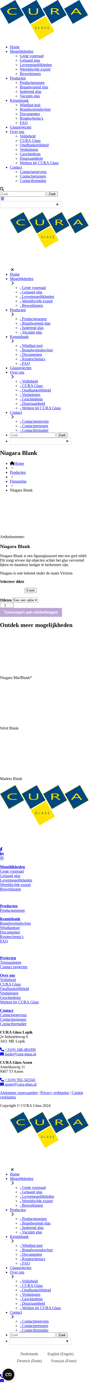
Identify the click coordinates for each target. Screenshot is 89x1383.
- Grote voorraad (33, 288)
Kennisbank (19, 100)
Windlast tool (30, 105)
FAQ (24, 123)
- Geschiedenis (31, 399)
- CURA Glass (31, 386)
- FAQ (25, 363)
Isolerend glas (30, 91)
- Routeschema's (32, 359)
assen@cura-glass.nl (20, 1084)
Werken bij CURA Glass (39, 163)
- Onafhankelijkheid (35, 390)
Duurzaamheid (31, 158)
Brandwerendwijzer (35, 109)
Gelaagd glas (30, 60)
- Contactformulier (34, 430)
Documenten (30, 114)
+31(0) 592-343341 (20, 1080)
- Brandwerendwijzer (36, 350)
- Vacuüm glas (31, 332)
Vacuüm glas (30, 96)
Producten (18, 78)
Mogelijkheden (21, 51)
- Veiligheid (29, 381)
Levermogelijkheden (36, 65)
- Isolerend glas (32, 328)
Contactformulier (33, 181)
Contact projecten (13, 967)
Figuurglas (18, 481)
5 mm (30, 590)
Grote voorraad (32, 56)
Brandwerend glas (34, 87)
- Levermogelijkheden (37, 296)
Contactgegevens (33, 172)
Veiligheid (28, 136)
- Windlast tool (31, 345)
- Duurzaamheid (32, 403)
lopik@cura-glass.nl (20, 1054)
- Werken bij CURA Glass (40, 408)
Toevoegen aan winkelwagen (31, 612)
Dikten (6, 600)
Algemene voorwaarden (19, 1093)
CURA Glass (30, 140)
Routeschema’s (31, 118)
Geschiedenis (30, 154)
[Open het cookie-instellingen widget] (8, 1375)
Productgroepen (32, 82)
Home (15, 47)
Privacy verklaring (54, 1093)
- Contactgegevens (34, 421)
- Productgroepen (33, 319)
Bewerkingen (30, 74)
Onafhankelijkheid (34, 145)
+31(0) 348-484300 (20, 1049)
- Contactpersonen (34, 426)
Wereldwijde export (35, 69)
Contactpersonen (33, 176)
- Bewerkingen (31, 305)
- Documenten (31, 354)
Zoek (52, 194)
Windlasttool (10, 928)
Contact (16, 167)
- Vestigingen (30, 394)
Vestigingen (29, 149)
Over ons (17, 132)
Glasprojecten (20, 127)
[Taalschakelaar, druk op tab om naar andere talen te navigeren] (30, 204)
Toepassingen (10, 962)
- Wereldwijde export (36, 301)
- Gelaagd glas (31, 292)
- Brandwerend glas (35, 323)
